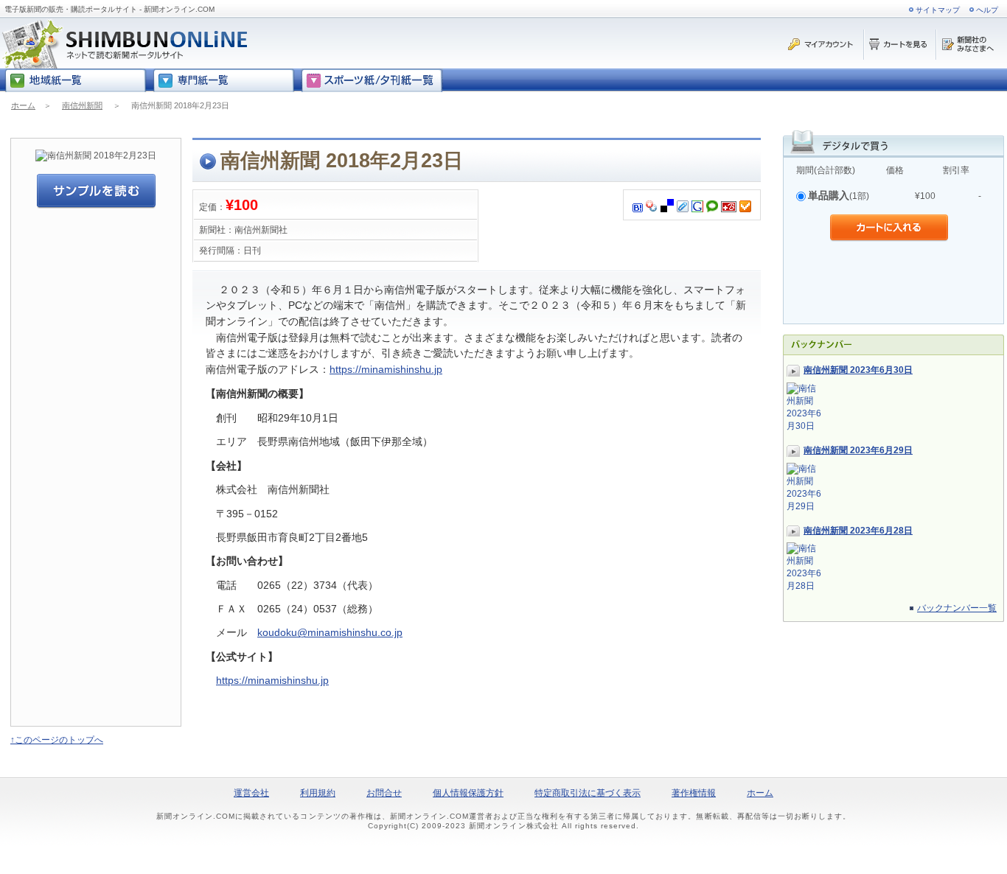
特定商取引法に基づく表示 (587, 793)
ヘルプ (987, 10)
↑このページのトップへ (56, 740)
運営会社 (251, 793)
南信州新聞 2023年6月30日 (858, 370)
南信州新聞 (82, 105)
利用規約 (317, 793)
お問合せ (384, 793)
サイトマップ (938, 10)
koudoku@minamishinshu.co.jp (330, 632)
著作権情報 (694, 793)
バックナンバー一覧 (957, 608)
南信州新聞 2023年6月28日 (858, 530)
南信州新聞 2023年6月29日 (858, 450)
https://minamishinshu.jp (386, 369)
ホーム (23, 105)
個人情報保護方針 (468, 793)
